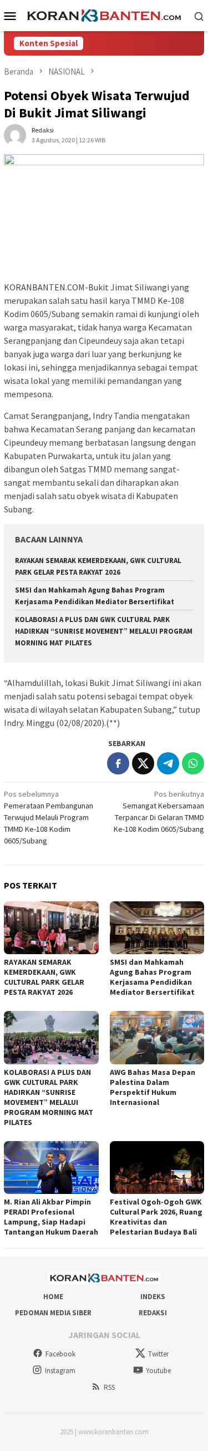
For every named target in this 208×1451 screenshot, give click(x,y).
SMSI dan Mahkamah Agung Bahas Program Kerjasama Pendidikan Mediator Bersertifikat (152, 977)
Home (53, 1296)
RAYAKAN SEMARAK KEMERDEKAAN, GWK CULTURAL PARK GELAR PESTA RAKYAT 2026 (44, 977)
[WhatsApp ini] (193, 763)
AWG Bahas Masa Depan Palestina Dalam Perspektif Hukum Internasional (152, 1087)
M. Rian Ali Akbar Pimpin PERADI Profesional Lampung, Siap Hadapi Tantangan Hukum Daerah (51, 1217)
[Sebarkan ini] (118, 763)
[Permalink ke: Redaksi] (15, 135)
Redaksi (153, 1312)
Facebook (60, 1354)
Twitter (158, 1354)
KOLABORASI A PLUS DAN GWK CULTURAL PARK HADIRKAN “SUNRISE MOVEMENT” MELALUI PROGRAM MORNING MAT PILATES (103, 631)
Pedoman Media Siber (53, 1312)
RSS (109, 1387)
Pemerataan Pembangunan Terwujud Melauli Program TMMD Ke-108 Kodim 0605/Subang (48, 817)
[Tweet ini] (143, 763)
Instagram (60, 1370)
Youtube (158, 1370)
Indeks (152, 1296)
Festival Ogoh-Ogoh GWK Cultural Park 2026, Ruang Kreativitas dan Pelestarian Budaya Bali (156, 1217)
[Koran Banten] (104, 15)
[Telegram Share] (168, 763)
